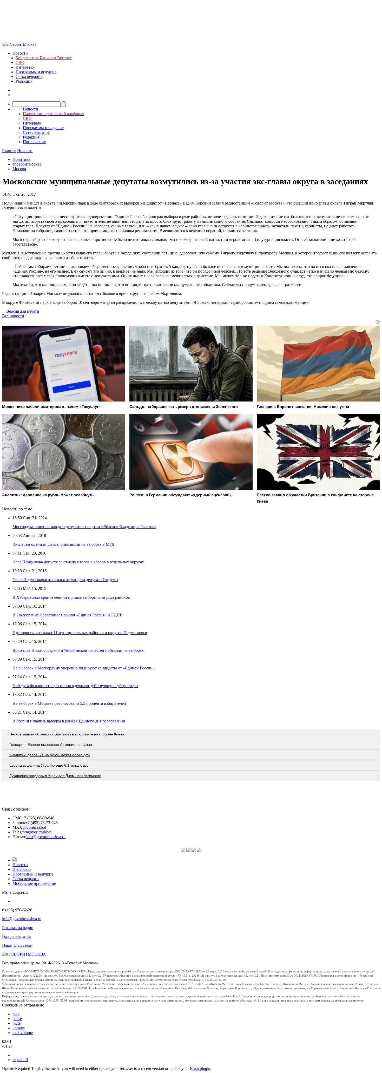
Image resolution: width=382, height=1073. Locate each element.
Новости (20, 53)
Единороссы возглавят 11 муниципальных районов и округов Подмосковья (79, 632)
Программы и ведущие (36, 72)
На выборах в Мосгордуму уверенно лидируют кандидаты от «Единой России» (83, 668)
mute (16, 1023)
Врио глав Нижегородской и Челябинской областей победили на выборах (78, 650)
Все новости (13, 316)
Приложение (34, 142)
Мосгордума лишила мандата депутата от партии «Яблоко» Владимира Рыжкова (84, 526)
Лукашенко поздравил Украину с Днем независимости (55, 776)
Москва (19, 169)
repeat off (20, 1059)
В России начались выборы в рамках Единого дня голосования (68, 721)
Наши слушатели (17, 945)
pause (17, 1018)
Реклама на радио (17, 927)
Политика (21, 159)
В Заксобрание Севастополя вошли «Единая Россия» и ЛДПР (67, 615)
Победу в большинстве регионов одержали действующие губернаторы (75, 685)
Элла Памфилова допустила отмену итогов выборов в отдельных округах (78, 562)
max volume (22, 1032)
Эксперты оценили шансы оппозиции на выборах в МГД (63, 544)
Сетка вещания (29, 76)
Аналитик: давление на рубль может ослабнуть (49, 755)
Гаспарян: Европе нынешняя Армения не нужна (50, 744)
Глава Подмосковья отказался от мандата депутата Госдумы (65, 579)
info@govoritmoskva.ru (45, 836)
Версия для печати (22, 311)
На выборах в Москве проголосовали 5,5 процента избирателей (69, 703)
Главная (9, 150)
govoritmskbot (34, 827)
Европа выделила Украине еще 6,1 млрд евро (48, 765)
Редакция (24, 81)
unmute (18, 1028)
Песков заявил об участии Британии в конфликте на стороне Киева (66, 734)
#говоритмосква (26, 164)
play (15, 1014)
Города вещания (16, 936)
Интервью (25, 67)
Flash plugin (200, 1068)
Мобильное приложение (34, 883)
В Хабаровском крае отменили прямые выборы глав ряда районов (71, 597)
